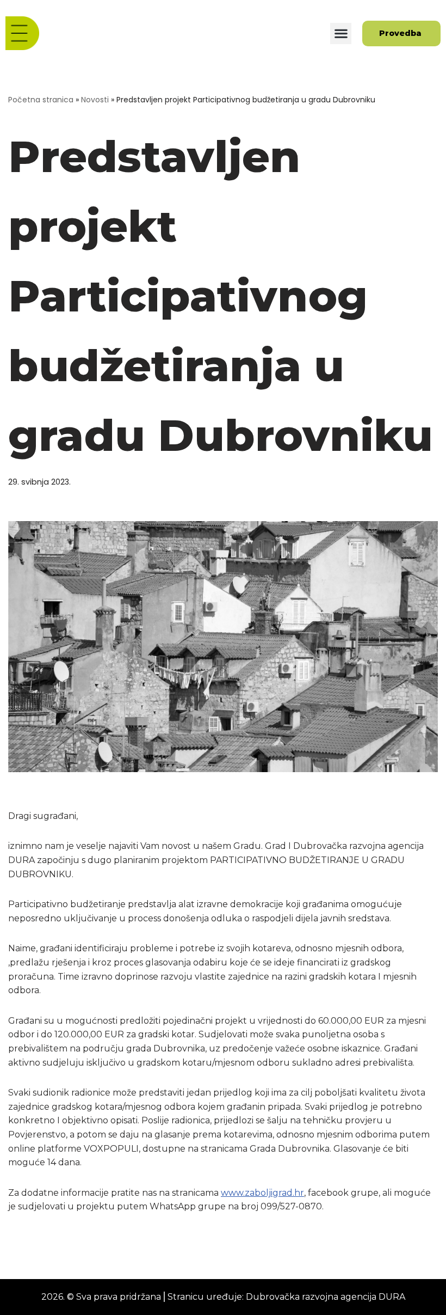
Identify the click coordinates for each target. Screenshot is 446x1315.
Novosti (95, 99)
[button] (340, 33)
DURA (392, 1297)
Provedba (400, 33)
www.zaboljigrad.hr (262, 1193)
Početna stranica (40, 99)
